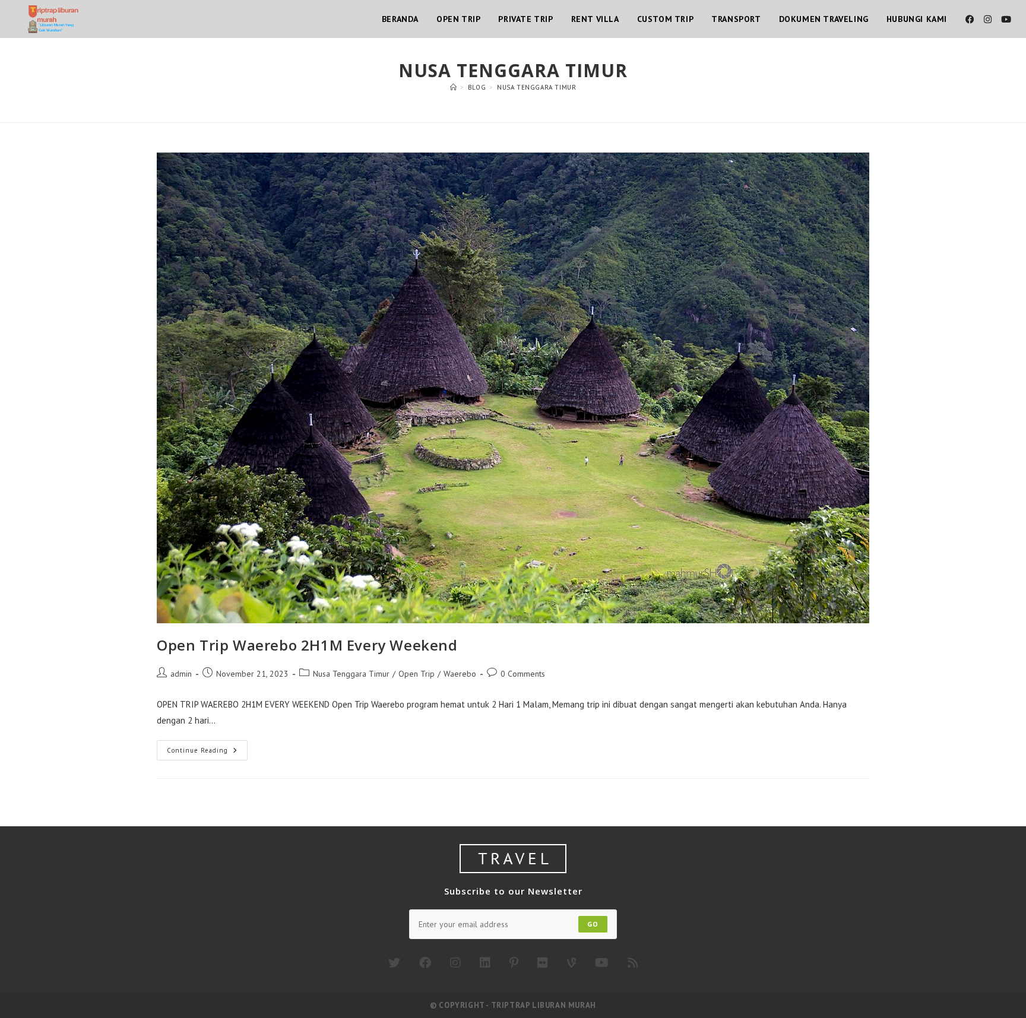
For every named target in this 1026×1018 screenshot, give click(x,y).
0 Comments (523, 673)
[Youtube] (602, 963)
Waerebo (460, 673)
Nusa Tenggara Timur (536, 87)
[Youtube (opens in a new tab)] (1006, 19)
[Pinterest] (514, 963)
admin (181, 673)
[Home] (453, 87)
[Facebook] (425, 963)
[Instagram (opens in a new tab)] (987, 19)
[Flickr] (542, 963)
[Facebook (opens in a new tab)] (970, 19)
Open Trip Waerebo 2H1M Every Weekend (307, 645)
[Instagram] (455, 963)
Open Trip (416, 673)
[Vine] (571, 963)
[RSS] (633, 963)
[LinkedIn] (485, 963)
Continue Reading (207, 752)
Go (592, 923)
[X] (394, 963)
